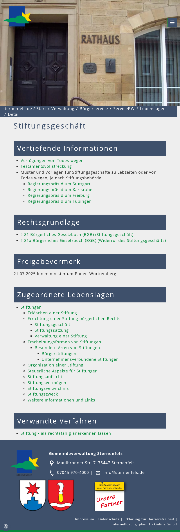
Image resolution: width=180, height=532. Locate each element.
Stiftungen (31, 307)
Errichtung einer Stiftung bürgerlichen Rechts (74, 318)
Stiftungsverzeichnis (48, 388)
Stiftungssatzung (52, 330)
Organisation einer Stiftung (55, 365)
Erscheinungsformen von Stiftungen (64, 341)
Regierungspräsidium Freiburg (59, 195)
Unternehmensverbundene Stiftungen (80, 359)
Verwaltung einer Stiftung (61, 336)
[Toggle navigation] (172, 22)
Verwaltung (62, 108)
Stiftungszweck (43, 394)
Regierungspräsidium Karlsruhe (60, 189)
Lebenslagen (153, 108)
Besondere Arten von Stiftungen (67, 347)
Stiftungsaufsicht (45, 376)
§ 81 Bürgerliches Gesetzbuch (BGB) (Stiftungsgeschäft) (77, 234)
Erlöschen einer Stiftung (52, 312)
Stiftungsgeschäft (52, 324)
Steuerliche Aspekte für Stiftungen (63, 371)
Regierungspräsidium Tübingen (60, 201)
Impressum (85, 519)
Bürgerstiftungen (59, 353)
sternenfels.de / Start (24, 108)
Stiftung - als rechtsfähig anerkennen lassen (66, 433)
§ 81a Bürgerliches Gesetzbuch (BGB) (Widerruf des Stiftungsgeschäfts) (93, 240)
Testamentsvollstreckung (46, 166)
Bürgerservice (94, 108)
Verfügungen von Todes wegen (52, 160)
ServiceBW (124, 108)
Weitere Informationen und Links (61, 400)
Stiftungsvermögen (47, 382)
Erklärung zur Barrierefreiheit (149, 519)
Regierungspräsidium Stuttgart (59, 183)
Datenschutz (108, 519)
